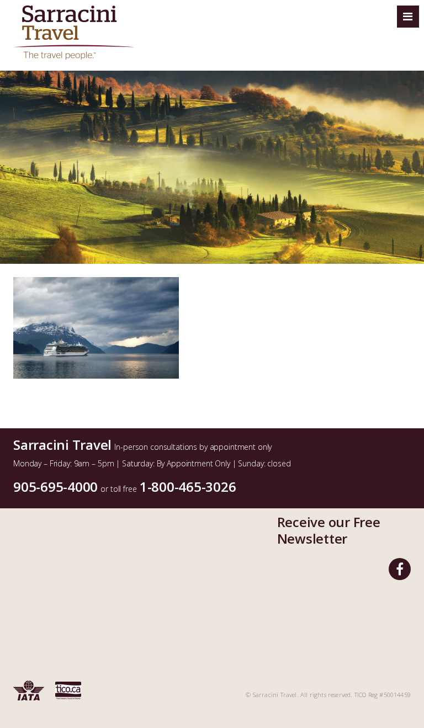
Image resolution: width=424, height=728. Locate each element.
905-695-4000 (55, 486)
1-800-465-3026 (188, 486)
